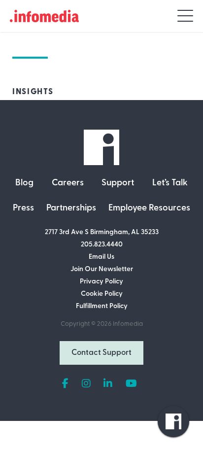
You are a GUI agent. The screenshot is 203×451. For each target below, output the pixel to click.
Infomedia (128, 324)
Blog (24, 183)
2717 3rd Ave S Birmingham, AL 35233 (102, 232)
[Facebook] (65, 384)
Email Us (101, 257)
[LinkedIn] (107, 384)
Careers (68, 183)
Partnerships (71, 208)
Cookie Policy (102, 294)
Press (23, 208)
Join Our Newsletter (101, 269)
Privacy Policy (101, 281)
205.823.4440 (102, 244)
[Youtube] (131, 384)
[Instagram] (86, 384)
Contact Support (101, 353)
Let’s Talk (170, 183)
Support (118, 183)
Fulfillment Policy (102, 306)
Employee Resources (149, 208)
